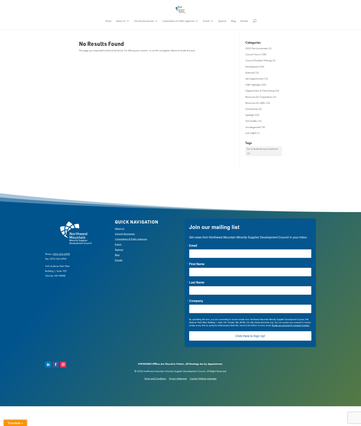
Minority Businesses (144, 21)
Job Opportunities (254, 78)
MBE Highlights (253, 84)
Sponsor (222, 21)
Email (193, 245)
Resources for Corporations (259, 97)
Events (206, 21)
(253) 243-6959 (61, 254)
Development (252, 66)
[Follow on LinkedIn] (48, 365)
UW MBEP (250, 133)
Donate (244, 21)
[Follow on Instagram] (63, 365)
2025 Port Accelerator (256, 48)
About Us (121, 21)
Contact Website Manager (203, 378)
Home (108, 21)
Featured (249, 72)
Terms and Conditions (155, 378)
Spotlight (249, 115)
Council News (252, 54)
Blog (233, 21)
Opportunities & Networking (259, 90)
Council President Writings (258, 60)
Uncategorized (252, 127)
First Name (197, 263)
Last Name (196, 282)
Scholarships (251, 109)
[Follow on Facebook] (56, 365)
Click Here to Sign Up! (250, 336)
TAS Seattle (251, 121)
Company (196, 300)
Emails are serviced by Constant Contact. (291, 325)
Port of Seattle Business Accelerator (262, 151)
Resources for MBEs (255, 103)
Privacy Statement (178, 378)
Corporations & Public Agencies (178, 21)
